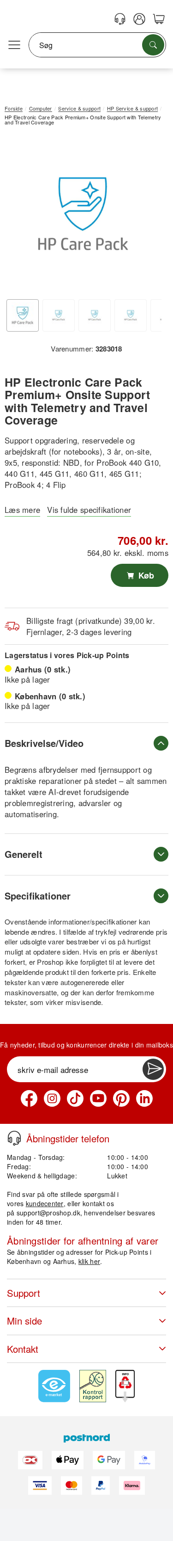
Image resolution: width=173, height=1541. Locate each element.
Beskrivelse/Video (44, 743)
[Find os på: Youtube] (98, 1098)
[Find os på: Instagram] (52, 1098)
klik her (89, 1261)
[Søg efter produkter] (153, 44)
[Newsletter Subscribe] (153, 1069)
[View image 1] (22, 315)
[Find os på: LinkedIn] (144, 1098)
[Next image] (147, 216)
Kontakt (22, 1349)
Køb (145, 575)
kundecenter (45, 1203)
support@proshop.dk (48, 1212)
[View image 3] (94, 315)
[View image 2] (58, 315)
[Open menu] (14, 45)
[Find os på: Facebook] (29, 1098)
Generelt (23, 854)
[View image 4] (130, 315)
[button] (83, 213)
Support (23, 1293)
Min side (24, 1320)
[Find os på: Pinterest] (121, 1098)
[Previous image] (18, 216)
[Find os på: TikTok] (75, 1098)
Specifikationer (38, 895)
